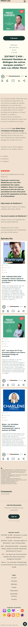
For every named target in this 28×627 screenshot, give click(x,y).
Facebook (5, 159)
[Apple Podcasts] (4, 611)
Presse (14, 587)
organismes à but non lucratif (10, 476)
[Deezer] (13, 611)
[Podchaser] (22, 616)
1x (13, 384)
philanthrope (9, 478)
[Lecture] (3, 76)
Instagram (5, 161)
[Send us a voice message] (25, 624)
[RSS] (18, 616)
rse (16, 472)
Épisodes (14, 584)
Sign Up (14, 516)
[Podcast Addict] (13, 616)
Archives (14, 596)
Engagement (11, 475)
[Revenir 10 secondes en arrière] (2, 80)
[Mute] (26, 76)
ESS (13, 470)
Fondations (19, 475)
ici (7, 207)
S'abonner (14, 38)
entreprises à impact (11, 483)
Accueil (14, 578)
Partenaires (14, 590)
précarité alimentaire (7, 471)
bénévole (20, 480)
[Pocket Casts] (9, 616)
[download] (19, 80)
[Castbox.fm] (22, 611)
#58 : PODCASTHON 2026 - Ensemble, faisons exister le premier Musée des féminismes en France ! (14, 548)
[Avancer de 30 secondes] (7, 80)
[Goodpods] (4, 616)
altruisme (23, 470)
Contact (14, 599)
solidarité (18, 470)
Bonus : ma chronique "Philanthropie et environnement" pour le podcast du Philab (14, 564)
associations (11, 472)
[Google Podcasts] (18, 611)
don (6, 472)
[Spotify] (9, 611)
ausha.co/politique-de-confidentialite (13, 230)
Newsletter (14, 594)
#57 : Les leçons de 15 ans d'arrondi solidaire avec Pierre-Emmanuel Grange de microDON (14, 556)
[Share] (24, 80)
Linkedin (5, 156)
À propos (14, 581)
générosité (9, 470)
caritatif (3, 470)
